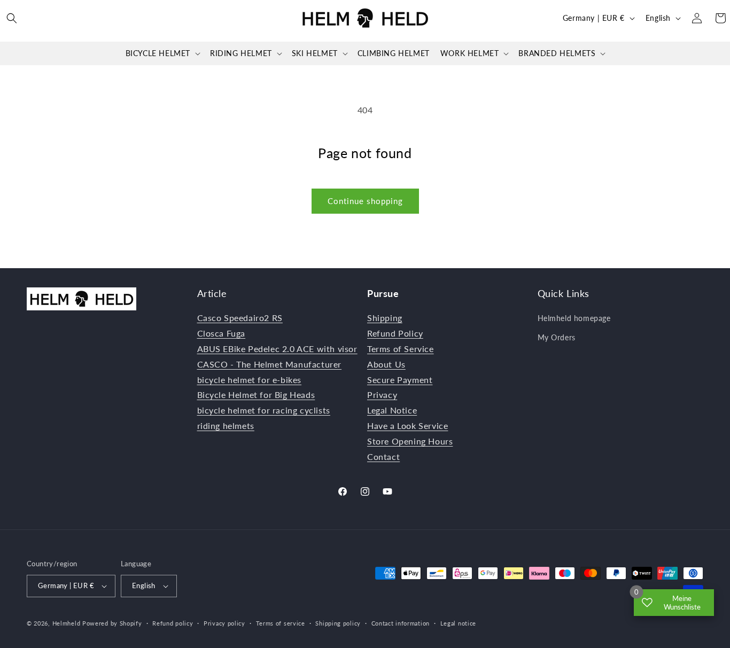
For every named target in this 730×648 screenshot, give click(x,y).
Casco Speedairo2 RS (240, 318)
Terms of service (280, 623)
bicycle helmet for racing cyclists (263, 410)
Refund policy (172, 623)
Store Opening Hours (410, 441)
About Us (386, 364)
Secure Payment (399, 379)
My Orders (557, 337)
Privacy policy (224, 623)
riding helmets (225, 425)
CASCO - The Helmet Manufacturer (269, 364)
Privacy (382, 394)
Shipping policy (338, 623)
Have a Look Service (407, 425)
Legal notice (458, 623)
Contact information (400, 623)
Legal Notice (392, 410)
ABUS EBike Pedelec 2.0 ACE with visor (277, 348)
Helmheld (66, 623)
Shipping (384, 318)
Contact (383, 456)
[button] (12, 18)
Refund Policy (395, 333)
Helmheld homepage (574, 318)
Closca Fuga (221, 333)
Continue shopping (365, 201)
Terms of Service (400, 348)
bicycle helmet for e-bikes (249, 379)
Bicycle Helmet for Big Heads (256, 394)
